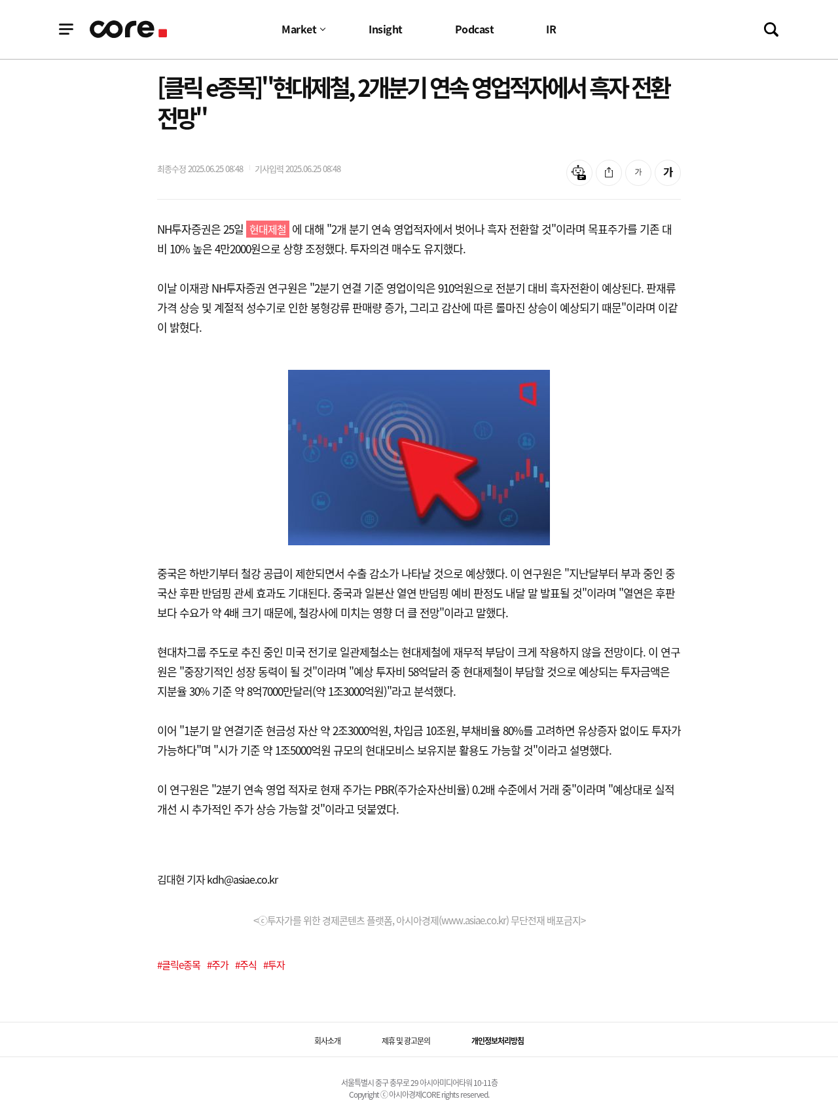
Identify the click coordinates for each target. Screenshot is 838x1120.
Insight (386, 29)
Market (299, 29)
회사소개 (327, 1041)
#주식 (246, 965)
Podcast (474, 29)
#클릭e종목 (178, 965)
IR (551, 29)
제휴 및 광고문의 (406, 1041)
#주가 (217, 965)
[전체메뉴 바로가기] (66, 29)
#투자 (274, 965)
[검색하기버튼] (771, 29)
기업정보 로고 (129, 29)
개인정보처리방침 (497, 1041)
